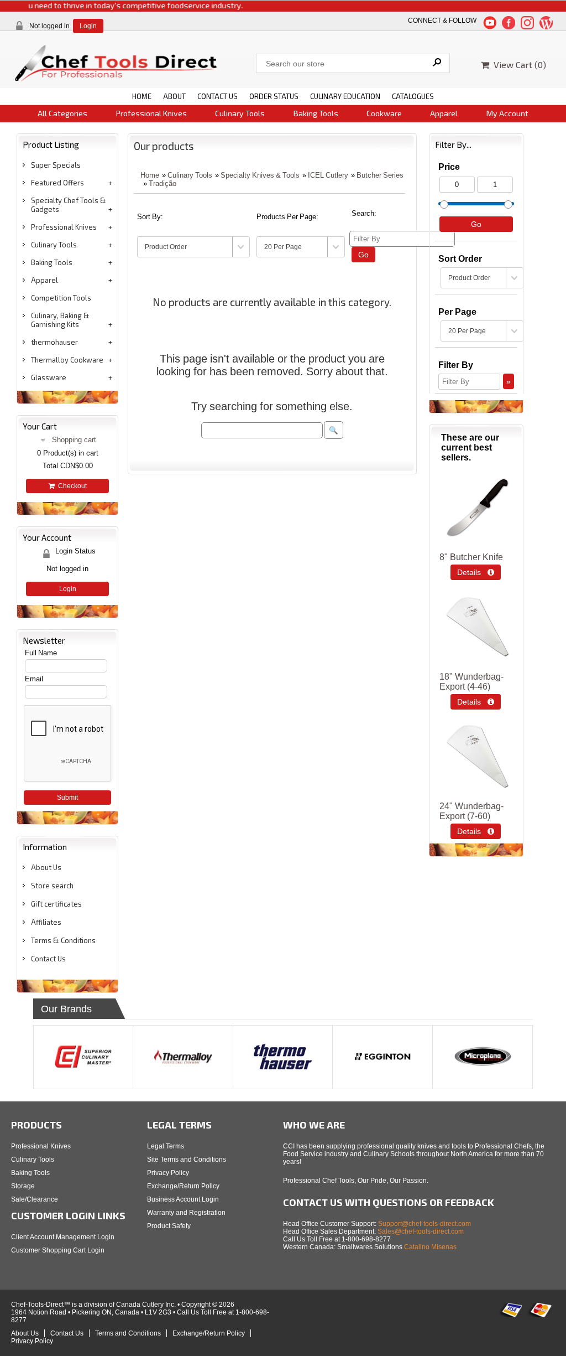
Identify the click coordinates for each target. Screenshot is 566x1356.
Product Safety (169, 1226)
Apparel (444, 113)
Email (34, 678)
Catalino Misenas (430, 1247)
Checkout (71, 486)
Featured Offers (57, 182)
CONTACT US (217, 96)
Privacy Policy (168, 1173)
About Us (46, 867)
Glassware (48, 377)
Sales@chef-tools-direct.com (421, 1231)
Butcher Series (380, 175)
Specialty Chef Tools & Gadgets (68, 205)
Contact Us (48, 958)
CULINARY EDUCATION (345, 96)
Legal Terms (165, 1146)
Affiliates (46, 922)
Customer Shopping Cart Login (57, 1250)
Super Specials (56, 165)
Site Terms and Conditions (186, 1159)
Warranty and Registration (186, 1213)
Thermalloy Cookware (67, 359)
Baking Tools (316, 113)
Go (363, 254)
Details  (475, 572)
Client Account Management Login (62, 1237)
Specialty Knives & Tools (260, 175)
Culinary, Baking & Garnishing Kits (60, 320)
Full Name (41, 652)
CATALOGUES (413, 96)
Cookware (384, 113)
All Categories (62, 113)
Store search (52, 885)
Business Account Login (183, 1199)
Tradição (162, 183)
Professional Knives (151, 113)
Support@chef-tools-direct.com (424, 1224)
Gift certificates (56, 903)
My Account (507, 113)
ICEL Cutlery (328, 175)
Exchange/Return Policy (183, 1186)
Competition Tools (61, 297)
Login (88, 26)
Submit (67, 797)
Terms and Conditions (128, 1333)
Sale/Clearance (34, 1199)
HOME (141, 96)
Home (149, 175)
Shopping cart (74, 440)
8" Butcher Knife (471, 557)
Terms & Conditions (63, 940)
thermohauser (54, 342)
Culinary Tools (240, 113)
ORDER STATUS (273, 96)
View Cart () (517, 64)
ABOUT (174, 96)
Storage (23, 1186)
